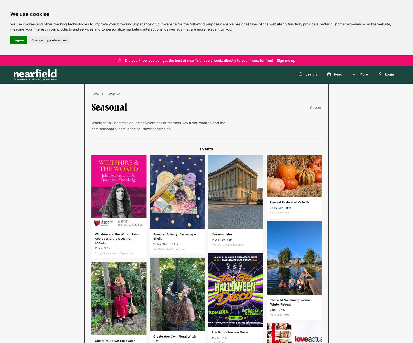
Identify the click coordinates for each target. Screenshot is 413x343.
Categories (113, 94)
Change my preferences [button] (49, 40)
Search (311, 74)
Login (389, 74)
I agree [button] (19, 40)
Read (338, 74)
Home (95, 94)
